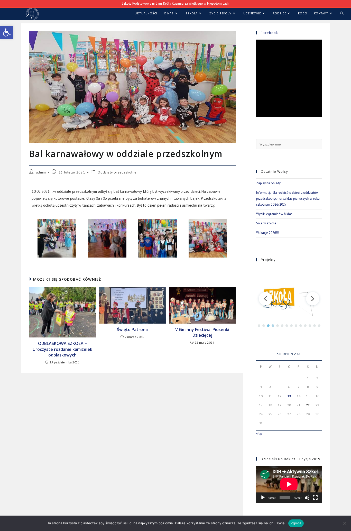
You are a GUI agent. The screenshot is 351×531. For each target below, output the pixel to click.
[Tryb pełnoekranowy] (315, 497)
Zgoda (296, 523)
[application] (289, 484)
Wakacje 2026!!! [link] (267, 233)
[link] (6, 32)
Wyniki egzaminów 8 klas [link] (274, 214)
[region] (289, 299)
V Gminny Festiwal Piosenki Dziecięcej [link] (202, 332)
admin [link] (41, 172)
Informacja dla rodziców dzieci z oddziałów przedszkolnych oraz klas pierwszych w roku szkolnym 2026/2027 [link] (288, 198)
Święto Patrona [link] (132, 329)
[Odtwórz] (262, 497)
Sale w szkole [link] (266, 223)
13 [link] (289, 396)
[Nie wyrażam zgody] (344, 523)
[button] (265, 298)
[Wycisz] (307, 497)
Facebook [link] (269, 32)
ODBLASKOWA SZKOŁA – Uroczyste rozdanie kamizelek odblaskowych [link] (62, 349)
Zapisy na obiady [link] (268, 183)
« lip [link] (259, 433)
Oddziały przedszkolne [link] (117, 172)
